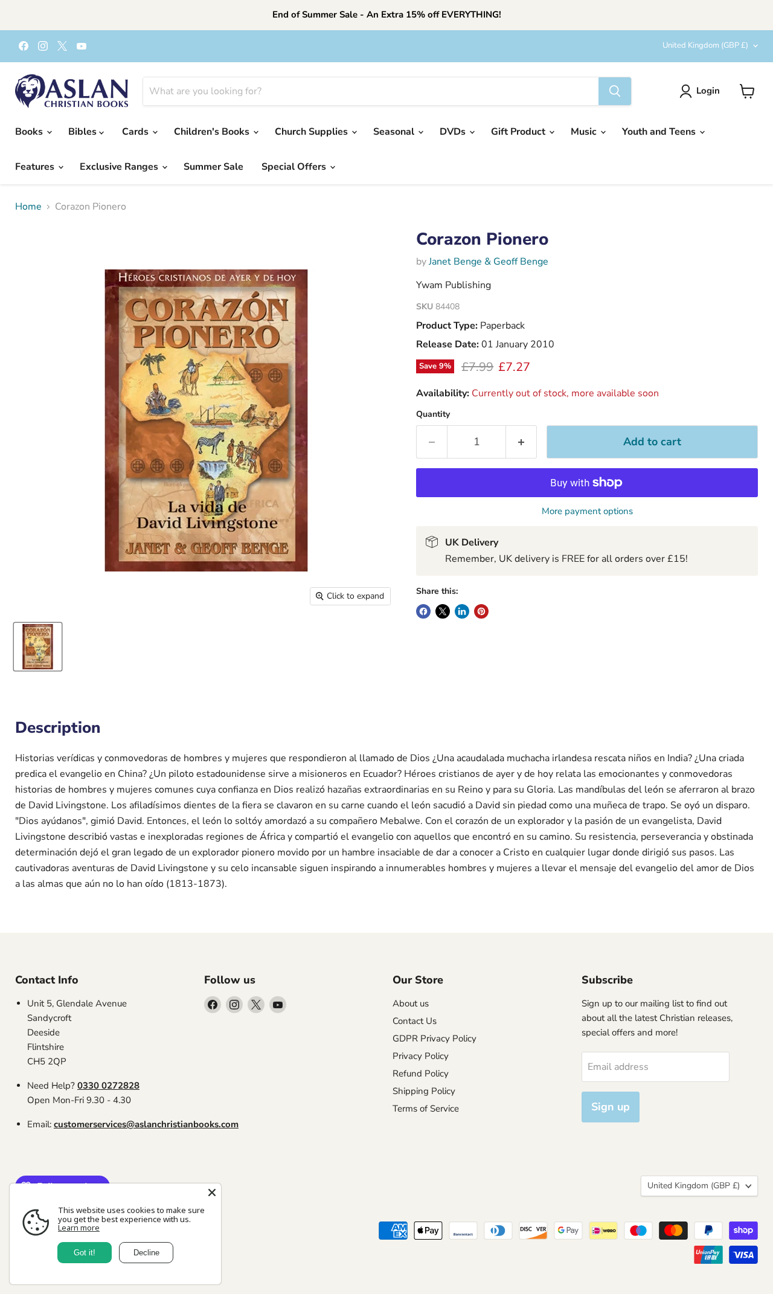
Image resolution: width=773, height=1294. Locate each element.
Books (30, 131)
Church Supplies (312, 131)
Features (36, 166)
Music (585, 131)
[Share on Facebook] (423, 611)
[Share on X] (442, 611)
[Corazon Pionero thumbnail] (38, 647)
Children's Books (213, 131)
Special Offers (295, 166)
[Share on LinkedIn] (462, 611)
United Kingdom (705, 45)
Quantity (433, 414)
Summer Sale (213, 166)
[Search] (614, 91)
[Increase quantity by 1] (521, 442)
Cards (136, 131)
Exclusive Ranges (120, 166)
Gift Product (519, 131)
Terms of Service (426, 1108)
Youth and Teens (660, 131)
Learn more (79, 1227)
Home (28, 206)
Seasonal (395, 131)
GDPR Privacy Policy (434, 1038)
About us (411, 1003)
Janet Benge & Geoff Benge (488, 261)
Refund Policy (421, 1073)
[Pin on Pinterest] (481, 611)
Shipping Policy (424, 1091)
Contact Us (415, 1021)
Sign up (610, 1106)
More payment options (587, 511)
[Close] (212, 1192)
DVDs (454, 131)
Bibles (83, 131)
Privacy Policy (421, 1056)
